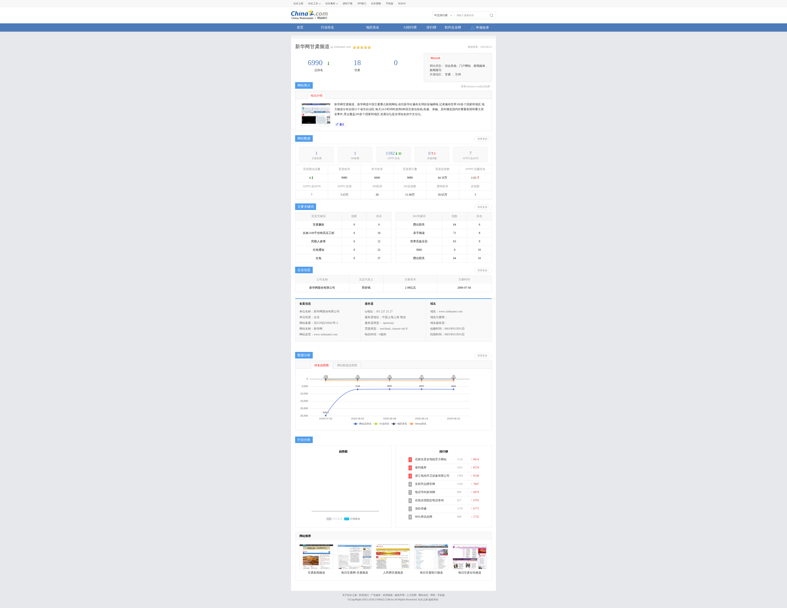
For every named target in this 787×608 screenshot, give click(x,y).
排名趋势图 (321, 365)
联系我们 (364, 595)
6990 (316, 63)
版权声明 (400, 595)
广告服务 (376, 595)
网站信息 (435, 58)
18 (357, 63)
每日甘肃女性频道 (469, 572)
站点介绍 (316, 95)
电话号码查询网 (425, 492)
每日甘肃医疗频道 (431, 572)
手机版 (441, 595)
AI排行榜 (410, 27)
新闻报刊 (435, 70)
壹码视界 (420, 467)
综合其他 (450, 65)
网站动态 (423, 595)
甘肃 (357, 70)
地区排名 (372, 27)
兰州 (458, 74)
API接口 (361, 3)
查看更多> (483, 138)
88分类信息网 (423, 516)
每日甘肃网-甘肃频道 (354, 572)
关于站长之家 (349, 595)
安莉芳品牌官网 (425, 483)
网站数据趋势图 (347, 365)
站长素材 (330, 3)
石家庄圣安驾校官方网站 (431, 459)
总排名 (318, 70)
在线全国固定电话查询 (429, 500)
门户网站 (465, 65)
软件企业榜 (453, 27)
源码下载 (348, 3)
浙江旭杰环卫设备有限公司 (432, 475)
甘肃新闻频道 (316, 572)
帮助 (432, 595)
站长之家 (298, 3)
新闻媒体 (479, 65)
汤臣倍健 (420, 508)
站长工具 (313, 3)
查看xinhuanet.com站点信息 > (476, 86)
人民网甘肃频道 (393, 572)
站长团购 (376, 3)
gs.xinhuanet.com (341, 46)
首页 (300, 27)
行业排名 (327, 27)
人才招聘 (411, 595)
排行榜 (431, 27)
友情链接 (388, 595)
